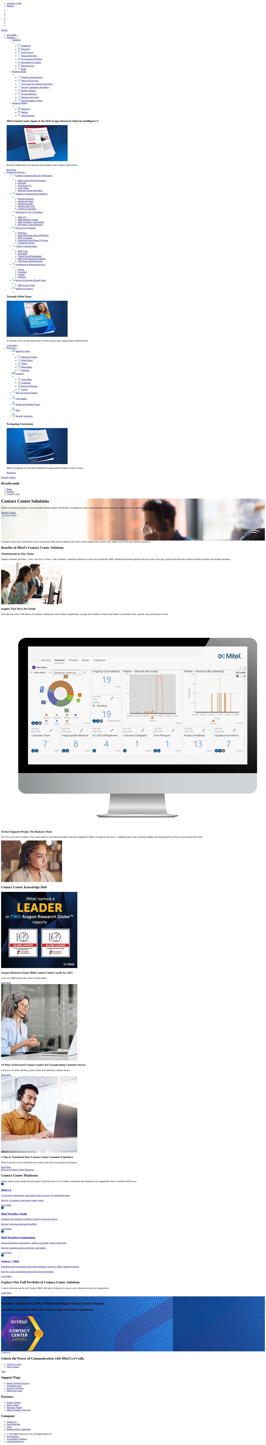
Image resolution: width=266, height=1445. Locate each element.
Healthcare (25, 46)
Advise (21, 269)
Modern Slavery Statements (19, 1429)
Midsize (24, 112)
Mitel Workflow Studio (28, 219)
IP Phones (22, 233)
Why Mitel (12, 35)
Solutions (11, 37)
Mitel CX (22, 217)
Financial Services (29, 56)
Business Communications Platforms (32, 194)
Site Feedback (13, 1436)
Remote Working (28, 90)
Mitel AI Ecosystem (29, 81)
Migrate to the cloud (30, 97)
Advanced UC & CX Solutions (29, 212)
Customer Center (14, 3)
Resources (11, 348)
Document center (14, 1386)
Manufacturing (27, 66)
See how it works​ (9, 515)
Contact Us (11, 1422)
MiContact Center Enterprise (30, 224)
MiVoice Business (26, 199)
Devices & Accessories (26, 228)
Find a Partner (13, 1367)
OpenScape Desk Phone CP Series (33, 240)
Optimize (22, 277)
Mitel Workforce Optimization (31, 222)
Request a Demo (8, 477)
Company (20, 374)
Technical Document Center (28, 404)
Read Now (11, 170)
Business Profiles (19, 103)
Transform (22, 272)
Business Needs (19, 71)
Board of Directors (29, 386)
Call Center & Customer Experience (37, 84)
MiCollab (22, 183)
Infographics (26, 367)
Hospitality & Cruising (31, 62)
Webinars (25, 370)
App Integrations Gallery (32, 100)
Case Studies (21, 398)
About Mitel (26, 379)
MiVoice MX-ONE (26, 206)
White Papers (27, 360)
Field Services (27, 52)
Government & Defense (31, 59)
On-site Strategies (28, 94)
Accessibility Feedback (17, 1439)
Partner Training (14, 1402)
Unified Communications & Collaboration (34, 175)
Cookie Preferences (15, 1441)
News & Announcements (27, 393)
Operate (21, 274)
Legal (9, 1427)
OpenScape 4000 (25, 204)
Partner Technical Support (18, 1383)
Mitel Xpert (23, 251)
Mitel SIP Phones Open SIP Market (33, 235)
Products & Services (16, 172)
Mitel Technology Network (18, 1410)
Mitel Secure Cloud (26, 285)
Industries (16, 40)
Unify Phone (23, 188)
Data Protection (13, 1424)
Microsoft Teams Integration (30, 190)
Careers (24, 389)
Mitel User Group (14, 1391)
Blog (18, 410)
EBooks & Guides (29, 357)
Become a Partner (14, 1407)
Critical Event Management (30, 256)
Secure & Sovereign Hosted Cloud (31, 280)
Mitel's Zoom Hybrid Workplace (32, 180)
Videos (24, 364)
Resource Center (23, 351)
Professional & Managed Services (30, 264)
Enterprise (25, 109)
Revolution (22, 254)
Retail (23, 69)
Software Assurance (24, 288)
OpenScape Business (27, 209)
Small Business (27, 115)
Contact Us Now (14, 1364)
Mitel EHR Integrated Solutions (31, 259)
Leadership (26, 383)
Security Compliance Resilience (35, 87)
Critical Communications (26, 246)
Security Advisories (24, 416)
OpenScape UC (25, 185)
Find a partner (13, 1405)
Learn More (12, 345)
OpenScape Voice (25, 201)
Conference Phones (26, 243)
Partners (10, 6)
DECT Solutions (25, 238)
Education (25, 49)
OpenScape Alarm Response (30, 261)
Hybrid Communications (32, 77)
